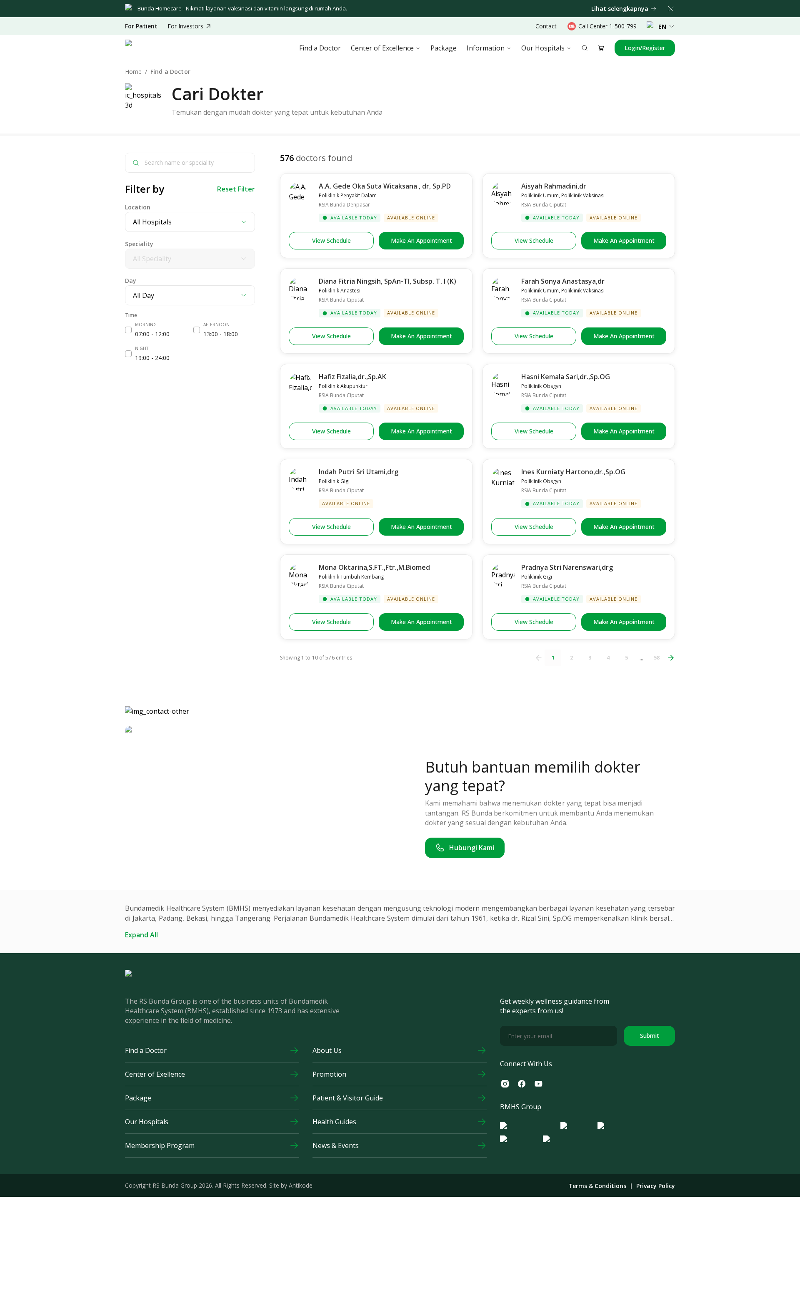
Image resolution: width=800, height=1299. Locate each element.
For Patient (141, 26)
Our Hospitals (543, 48)
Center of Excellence (382, 48)
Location (137, 207)
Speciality (139, 244)
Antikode (300, 1185)
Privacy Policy (655, 1186)
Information (486, 48)
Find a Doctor (320, 48)
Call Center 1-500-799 (607, 26)
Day (130, 280)
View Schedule (331, 240)
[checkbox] (128, 330)
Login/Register (645, 48)
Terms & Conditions (597, 1186)
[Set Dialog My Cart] (601, 48)
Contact (546, 26)
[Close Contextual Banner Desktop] (671, 9)
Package (443, 48)
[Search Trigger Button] (584, 48)
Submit (649, 1036)
